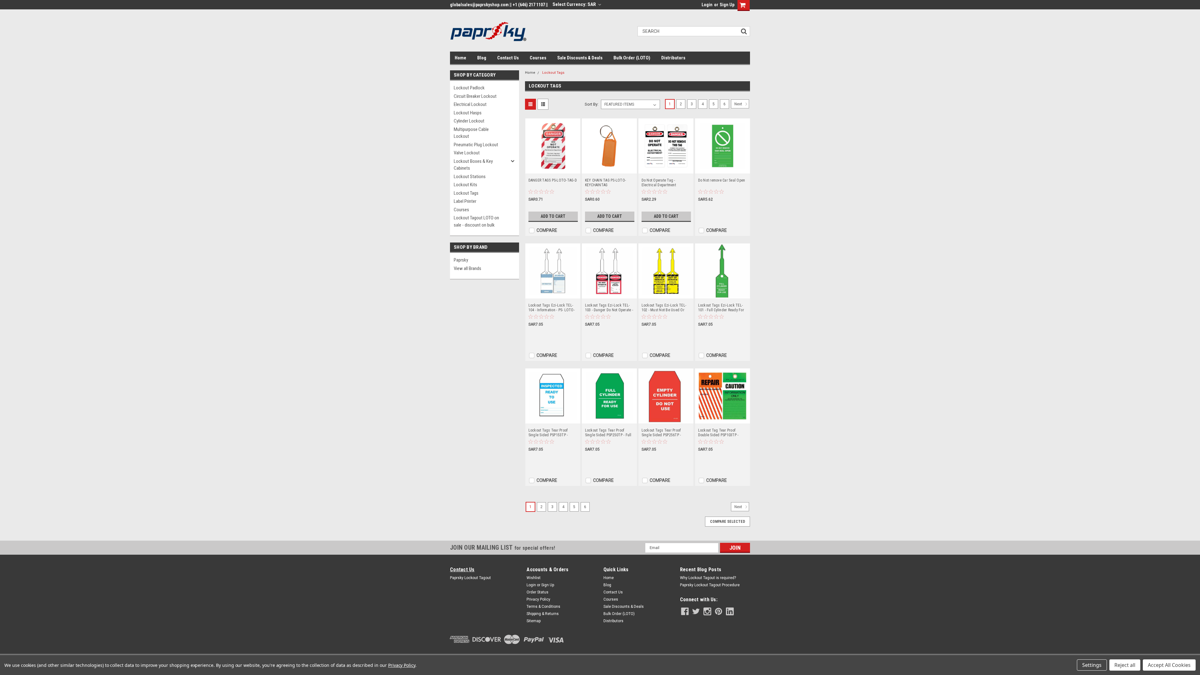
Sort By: (591, 104)
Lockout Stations (470, 176)
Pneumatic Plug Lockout (476, 145)
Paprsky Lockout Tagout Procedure (710, 585)
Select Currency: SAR (574, 4)
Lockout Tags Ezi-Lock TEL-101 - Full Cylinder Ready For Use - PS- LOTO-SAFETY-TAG (721, 307)
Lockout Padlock (469, 88)
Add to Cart (553, 216)
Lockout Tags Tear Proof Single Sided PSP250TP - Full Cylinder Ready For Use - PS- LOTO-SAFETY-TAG (608, 433)
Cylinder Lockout (469, 121)
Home (460, 58)
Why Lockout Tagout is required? (708, 578)
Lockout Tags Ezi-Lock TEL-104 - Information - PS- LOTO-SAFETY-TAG (551, 307)
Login (707, 4)
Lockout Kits (465, 185)
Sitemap (534, 621)
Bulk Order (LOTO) (631, 58)
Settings (1092, 665)
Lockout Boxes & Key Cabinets (473, 164)
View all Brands (467, 268)
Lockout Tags (466, 193)
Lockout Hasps (468, 113)
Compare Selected (727, 521)
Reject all (1124, 665)
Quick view (552, 168)
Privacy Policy (538, 599)
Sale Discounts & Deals (579, 58)
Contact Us (508, 58)
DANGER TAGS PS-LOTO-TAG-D (552, 180)
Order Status (537, 592)
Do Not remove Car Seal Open (721, 180)
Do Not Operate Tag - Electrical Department (659, 182)
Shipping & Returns (543, 614)
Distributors (673, 58)
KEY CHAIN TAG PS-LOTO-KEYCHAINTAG (605, 182)
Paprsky (461, 260)
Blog (481, 58)
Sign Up (727, 4)
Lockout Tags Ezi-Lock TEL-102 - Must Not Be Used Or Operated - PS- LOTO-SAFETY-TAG (665, 307)
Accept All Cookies (1169, 665)
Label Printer (465, 201)
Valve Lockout (467, 153)
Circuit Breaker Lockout (475, 96)
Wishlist (534, 578)
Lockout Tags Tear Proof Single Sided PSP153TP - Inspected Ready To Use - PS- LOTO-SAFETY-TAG (551, 433)
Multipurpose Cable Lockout (471, 133)
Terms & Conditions (543, 606)
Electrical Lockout (470, 104)
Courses (538, 58)
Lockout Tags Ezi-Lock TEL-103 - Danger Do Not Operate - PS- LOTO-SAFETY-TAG (609, 307)
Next (738, 104)
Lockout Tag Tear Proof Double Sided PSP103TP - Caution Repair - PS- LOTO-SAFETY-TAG (719, 433)
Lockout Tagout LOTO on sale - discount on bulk (476, 221)
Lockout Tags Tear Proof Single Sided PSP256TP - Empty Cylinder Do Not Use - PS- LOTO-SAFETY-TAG (664, 433)
